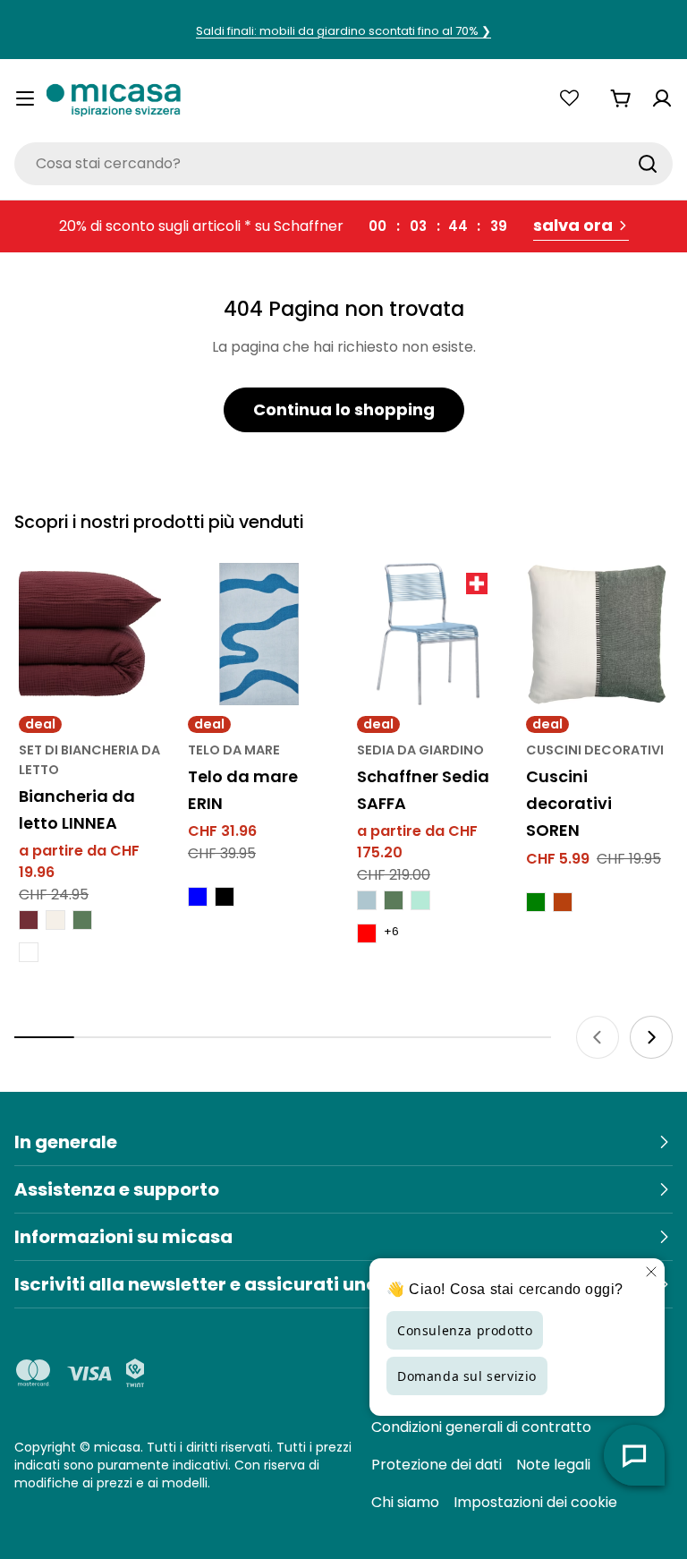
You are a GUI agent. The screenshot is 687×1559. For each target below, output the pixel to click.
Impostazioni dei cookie (535, 1502)
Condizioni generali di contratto (481, 1427)
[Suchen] (647, 163)
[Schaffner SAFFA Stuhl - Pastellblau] (367, 900)
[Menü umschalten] (25, 98)
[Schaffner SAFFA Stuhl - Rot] (367, 933)
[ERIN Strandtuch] (259, 634)
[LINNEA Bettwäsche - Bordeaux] (28, 920)
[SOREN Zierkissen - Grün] (536, 902)
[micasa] (114, 98)
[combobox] (343, 163)
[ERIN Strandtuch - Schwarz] (224, 897)
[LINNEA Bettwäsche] (90, 634)
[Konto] (662, 98)
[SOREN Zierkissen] (597, 634)
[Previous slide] (597, 1037)
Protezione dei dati (436, 1464)
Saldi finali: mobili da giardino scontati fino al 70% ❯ (343, 30)
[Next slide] (651, 1037)
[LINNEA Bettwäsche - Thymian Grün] (82, 920)
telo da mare (234, 750)
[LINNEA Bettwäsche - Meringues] (55, 920)
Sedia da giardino (420, 750)
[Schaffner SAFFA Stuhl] (428, 634)
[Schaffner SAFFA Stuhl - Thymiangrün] (393, 900)
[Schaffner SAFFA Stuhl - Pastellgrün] (420, 900)
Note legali (553, 1464)
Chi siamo (405, 1502)
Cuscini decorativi (595, 750)
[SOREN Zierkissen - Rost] (562, 902)
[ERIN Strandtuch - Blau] (198, 897)
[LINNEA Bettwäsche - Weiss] (28, 952)
